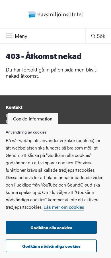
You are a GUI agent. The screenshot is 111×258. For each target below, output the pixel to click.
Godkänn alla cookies (51, 227)
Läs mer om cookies (64, 207)
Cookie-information (32, 118)
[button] (42, 35)
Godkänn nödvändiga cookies (51, 246)
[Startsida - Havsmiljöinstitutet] (55, 14)
